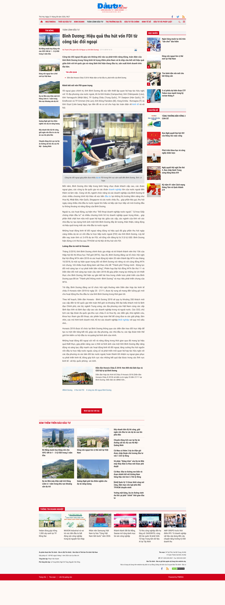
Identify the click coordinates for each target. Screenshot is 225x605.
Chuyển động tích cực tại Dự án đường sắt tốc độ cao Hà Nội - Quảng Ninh (49, 143)
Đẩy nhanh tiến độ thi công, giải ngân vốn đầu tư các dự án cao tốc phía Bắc (49, 132)
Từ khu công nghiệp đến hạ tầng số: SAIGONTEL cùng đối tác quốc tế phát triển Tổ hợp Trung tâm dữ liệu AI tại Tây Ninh (150, 536)
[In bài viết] (135, 50)
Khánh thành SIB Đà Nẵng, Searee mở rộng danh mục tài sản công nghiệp (124, 533)
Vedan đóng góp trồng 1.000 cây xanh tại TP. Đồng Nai (48, 533)
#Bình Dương (67, 390)
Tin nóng (49, 30)
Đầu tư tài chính (131, 22)
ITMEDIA (180, 577)
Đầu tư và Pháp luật (163, 22)
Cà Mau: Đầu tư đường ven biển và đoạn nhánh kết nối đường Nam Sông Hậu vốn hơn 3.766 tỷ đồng (128, 474)
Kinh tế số (146, 22)
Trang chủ (42, 577)
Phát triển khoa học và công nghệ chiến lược (173, 151)
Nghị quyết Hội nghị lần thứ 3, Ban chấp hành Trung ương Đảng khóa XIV (173, 170)
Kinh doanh (79, 22)
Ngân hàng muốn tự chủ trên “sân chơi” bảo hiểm (174, 40)
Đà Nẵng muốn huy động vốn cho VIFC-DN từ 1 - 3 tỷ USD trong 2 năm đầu (49, 51)
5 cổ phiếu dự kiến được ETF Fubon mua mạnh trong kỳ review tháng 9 (174, 93)
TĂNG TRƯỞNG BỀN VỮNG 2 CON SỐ (174, 117)
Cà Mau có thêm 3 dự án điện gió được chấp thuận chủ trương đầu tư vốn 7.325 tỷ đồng (128, 453)
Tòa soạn (52, 577)
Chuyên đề (153, 110)
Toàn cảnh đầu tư (95, 22)
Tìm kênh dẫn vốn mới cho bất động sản (173, 74)
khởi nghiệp (123, 320)
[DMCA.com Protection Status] (178, 568)
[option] (50, 526)
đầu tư (108, 196)
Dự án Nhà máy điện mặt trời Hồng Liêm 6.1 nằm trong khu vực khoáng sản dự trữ (49, 98)
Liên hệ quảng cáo (65, 577)
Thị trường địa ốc (114, 22)
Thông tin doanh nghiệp (52, 509)
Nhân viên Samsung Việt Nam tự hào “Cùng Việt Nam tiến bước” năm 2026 (99, 533)
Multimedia (50, 22)
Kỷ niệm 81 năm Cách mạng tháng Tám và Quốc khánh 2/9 (173, 187)
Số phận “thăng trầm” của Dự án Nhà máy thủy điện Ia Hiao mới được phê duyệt (129, 464)
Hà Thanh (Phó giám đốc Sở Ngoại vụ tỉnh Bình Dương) (80, 50)
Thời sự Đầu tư (64, 22)
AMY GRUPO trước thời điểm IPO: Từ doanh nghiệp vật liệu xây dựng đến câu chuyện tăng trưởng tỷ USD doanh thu (175, 536)
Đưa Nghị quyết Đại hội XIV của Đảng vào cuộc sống (173, 134)
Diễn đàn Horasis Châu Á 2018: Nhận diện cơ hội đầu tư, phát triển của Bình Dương (96, 78)
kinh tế (135, 104)
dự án (98, 178)
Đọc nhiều (153, 33)
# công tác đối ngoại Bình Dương (98, 390)
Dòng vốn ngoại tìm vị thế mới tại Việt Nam (172, 57)
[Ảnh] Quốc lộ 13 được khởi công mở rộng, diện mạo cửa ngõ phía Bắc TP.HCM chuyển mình (129, 485)
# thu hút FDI (79, 390)
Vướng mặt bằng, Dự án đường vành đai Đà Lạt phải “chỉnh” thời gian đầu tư (129, 495)
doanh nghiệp (115, 189)
